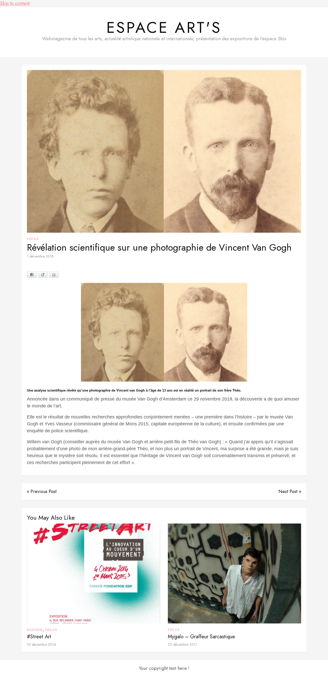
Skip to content (15, 3)
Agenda (35, 630)
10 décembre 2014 (41, 644)
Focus (33, 239)
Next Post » (290, 491)
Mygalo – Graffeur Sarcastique (201, 636)
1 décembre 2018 (40, 256)
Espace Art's (164, 27)
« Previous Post (42, 491)
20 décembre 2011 (182, 644)
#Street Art (39, 636)
